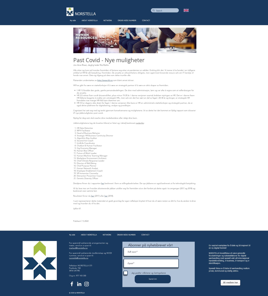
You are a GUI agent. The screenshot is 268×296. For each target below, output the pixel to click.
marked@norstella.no (78, 248)
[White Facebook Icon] (72, 284)
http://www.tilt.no (105, 80)
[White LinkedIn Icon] (79, 284)
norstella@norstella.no (78, 258)
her (102, 183)
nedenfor (140, 123)
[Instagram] (87, 284)
